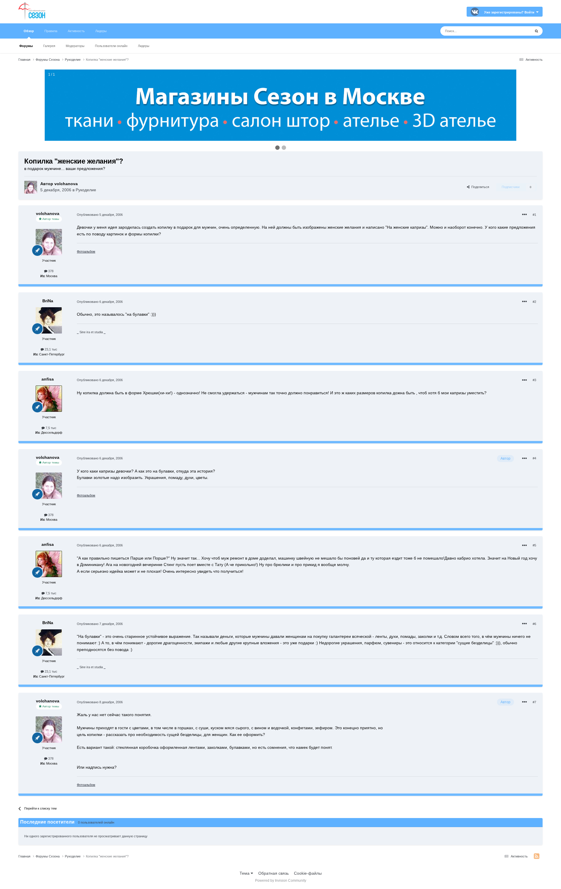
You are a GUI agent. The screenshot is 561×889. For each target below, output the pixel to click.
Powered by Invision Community (280, 880)
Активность (76, 31)
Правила (50, 31)
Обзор (29, 31)
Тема (245, 873)
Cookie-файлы (308, 873)
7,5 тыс (50, 428)
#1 (534, 214)
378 (50, 271)
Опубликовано (100, 214)
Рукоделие (86, 189)
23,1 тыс (50, 349)
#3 (534, 380)
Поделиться (479, 187)
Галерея (49, 46)
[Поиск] (536, 31)
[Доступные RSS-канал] (537, 856)
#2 (534, 301)
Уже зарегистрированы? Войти (510, 12)
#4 (534, 458)
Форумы (26, 46)
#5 (534, 545)
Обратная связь (273, 873)
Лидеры (143, 46)
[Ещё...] (524, 214)
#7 (534, 702)
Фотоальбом (86, 251)
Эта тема (514, 31)
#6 (534, 624)
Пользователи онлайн (111, 46)
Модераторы (75, 46)
